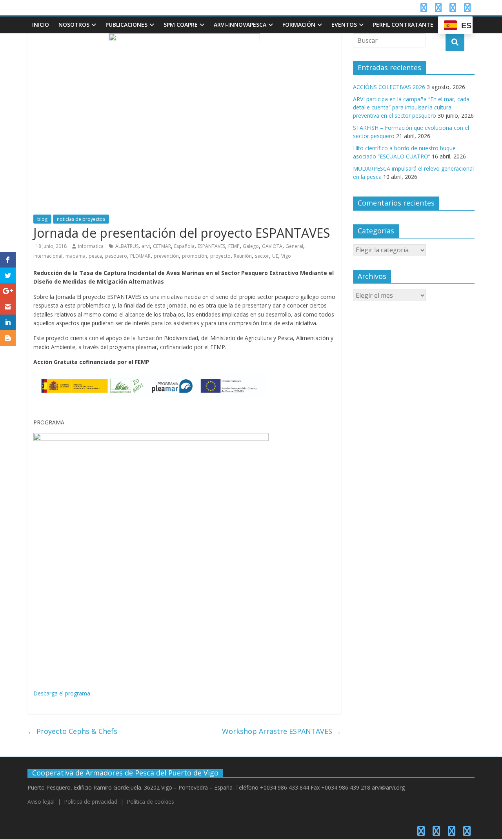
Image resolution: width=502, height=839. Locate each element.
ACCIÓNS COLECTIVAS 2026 (389, 87)
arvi (146, 246)
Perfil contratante (403, 24)
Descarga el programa (61, 693)
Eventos (344, 24)
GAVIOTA (272, 246)
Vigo (286, 256)
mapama (75, 256)
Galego (251, 246)
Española (184, 246)
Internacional (47, 256)
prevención (166, 256)
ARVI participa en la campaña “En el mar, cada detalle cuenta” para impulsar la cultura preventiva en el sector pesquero (411, 107)
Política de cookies (150, 801)
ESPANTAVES (211, 246)
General (294, 246)
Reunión (243, 256)
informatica (91, 246)
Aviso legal (41, 801)
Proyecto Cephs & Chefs (72, 731)
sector (262, 256)
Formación (298, 24)
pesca (95, 256)
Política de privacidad (90, 801)
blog (42, 219)
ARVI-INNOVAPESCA (240, 24)
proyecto (220, 256)
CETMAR (162, 246)
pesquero (116, 256)
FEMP (234, 246)
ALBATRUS (126, 246)
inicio (40, 24)
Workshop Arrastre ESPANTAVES (281, 731)
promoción (194, 256)
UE (275, 256)
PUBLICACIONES (126, 24)
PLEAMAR (140, 256)
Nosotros (73, 24)
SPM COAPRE (181, 24)
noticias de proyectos (81, 219)
